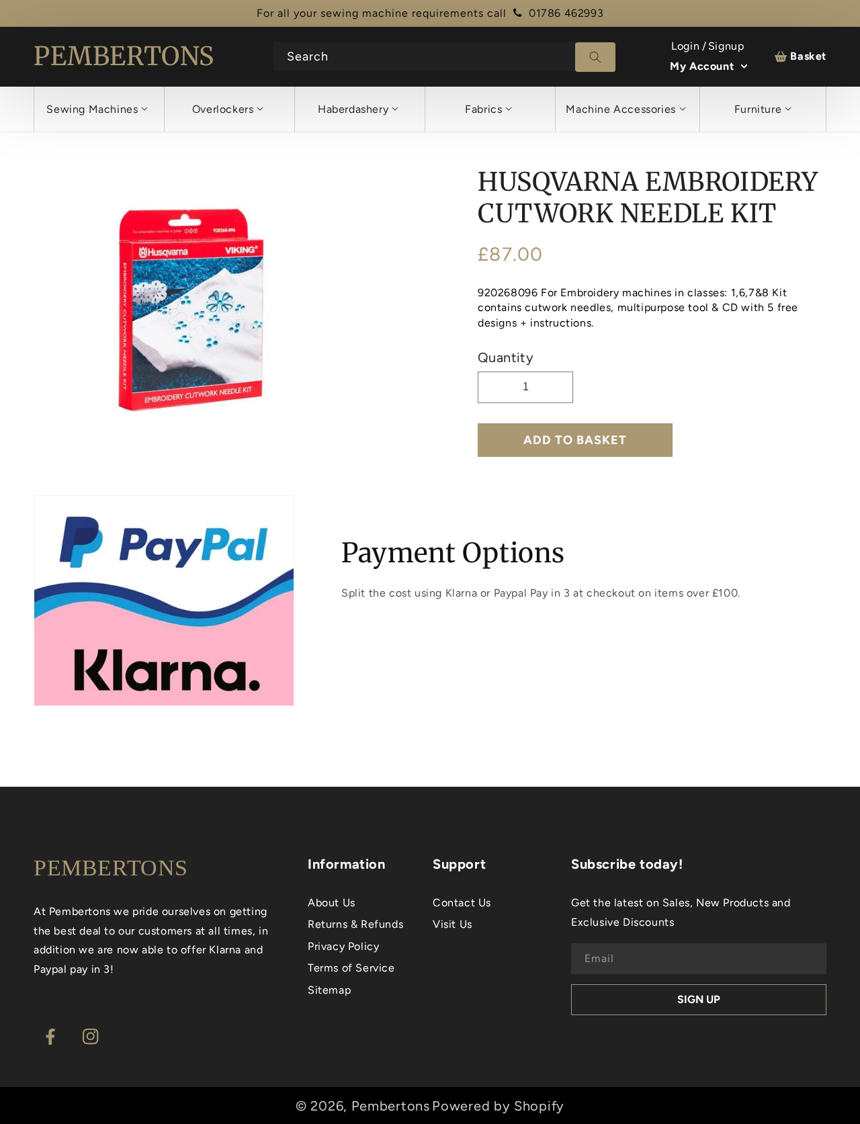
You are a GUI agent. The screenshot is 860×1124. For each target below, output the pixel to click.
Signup (726, 46)
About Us (331, 902)
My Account (702, 66)
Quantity (505, 357)
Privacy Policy (343, 946)
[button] (97, 109)
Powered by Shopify (498, 1106)
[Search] (595, 57)
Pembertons (390, 1106)
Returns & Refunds (355, 924)
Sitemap (329, 990)
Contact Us (462, 902)
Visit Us (452, 924)
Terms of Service (351, 967)
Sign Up (698, 999)
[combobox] (445, 56)
